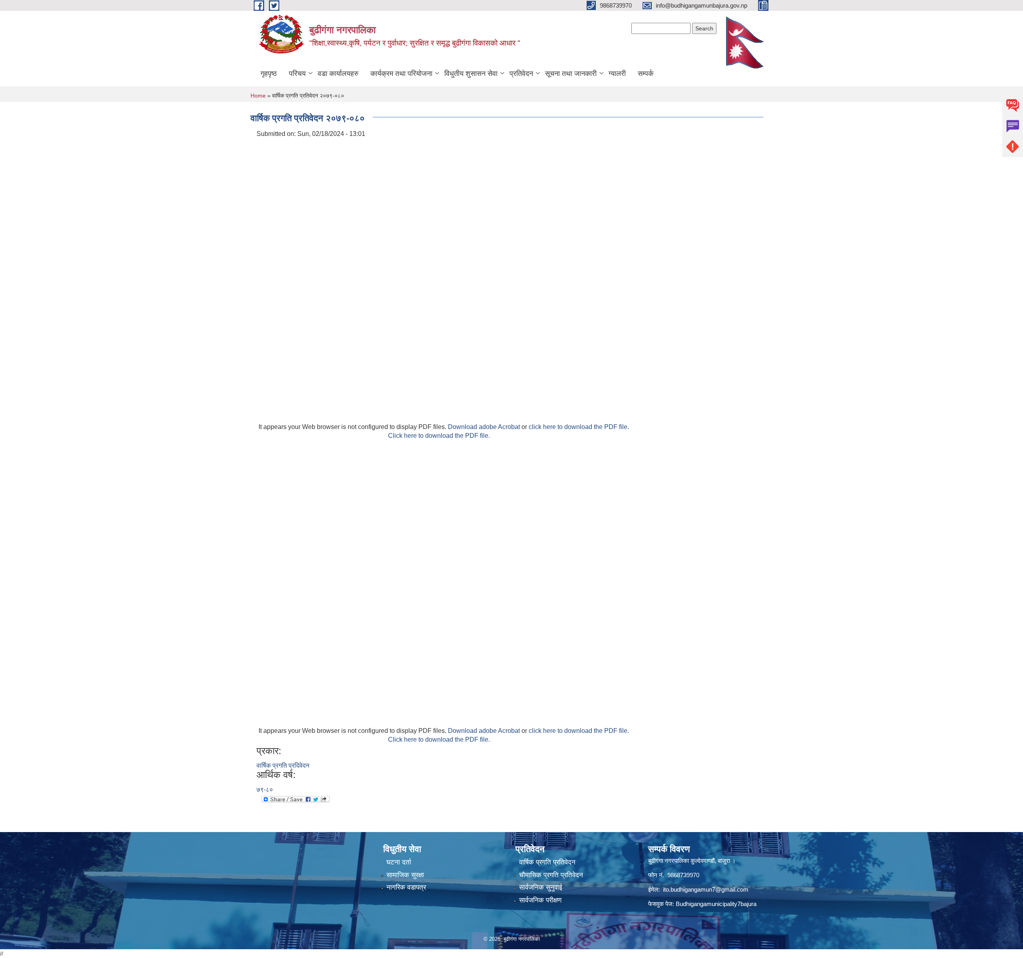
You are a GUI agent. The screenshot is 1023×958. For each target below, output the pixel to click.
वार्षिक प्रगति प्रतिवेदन (547, 862)
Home (258, 95)
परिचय (297, 74)
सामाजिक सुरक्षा (405, 875)
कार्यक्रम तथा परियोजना (401, 74)
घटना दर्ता (398, 862)
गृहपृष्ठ (269, 74)
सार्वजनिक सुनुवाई (540, 887)
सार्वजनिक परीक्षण (540, 900)
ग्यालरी (617, 74)
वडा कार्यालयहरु (338, 74)
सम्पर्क (645, 74)
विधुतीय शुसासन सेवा (471, 74)
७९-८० (265, 789)
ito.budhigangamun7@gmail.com (705, 889)
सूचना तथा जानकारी (571, 74)
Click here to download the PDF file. (439, 435)
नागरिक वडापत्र (406, 887)
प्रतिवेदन (521, 74)
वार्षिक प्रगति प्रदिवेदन (283, 765)
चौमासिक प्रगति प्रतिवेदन (551, 875)
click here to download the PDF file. (579, 426)
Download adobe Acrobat (484, 426)
